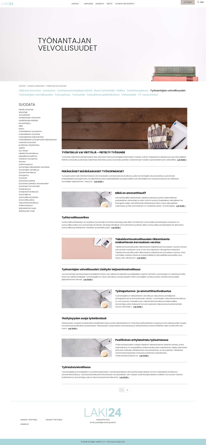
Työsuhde (78, 94)
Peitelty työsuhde (26, 109)
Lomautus (49, 90)
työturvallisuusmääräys (28, 197)
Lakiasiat (75, 3)
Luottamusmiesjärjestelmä (74, 90)
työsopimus (24, 175)
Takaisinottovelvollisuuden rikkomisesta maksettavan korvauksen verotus (142, 240)
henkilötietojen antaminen (30, 117)
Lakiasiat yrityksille (54, 419)
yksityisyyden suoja (27, 211)
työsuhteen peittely (27, 181)
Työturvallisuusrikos (75, 217)
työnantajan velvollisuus (29, 170)
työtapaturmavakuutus (28, 191)
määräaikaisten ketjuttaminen (31, 137)
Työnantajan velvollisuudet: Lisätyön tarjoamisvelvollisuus (101, 269)
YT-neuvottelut (148, 94)
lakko (21, 126)
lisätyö (21, 128)
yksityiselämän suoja (27, 208)
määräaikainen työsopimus (30, 131)
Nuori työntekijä (104, 90)
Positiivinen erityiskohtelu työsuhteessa (141, 340)
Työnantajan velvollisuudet (168, 90)
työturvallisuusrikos (26, 200)
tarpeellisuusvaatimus (28, 156)
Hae (202, 2)
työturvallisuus (25, 194)
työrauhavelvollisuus (27, 172)
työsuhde (23, 178)
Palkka (120, 90)
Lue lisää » (182, 160)
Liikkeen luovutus (30, 90)
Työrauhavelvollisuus (76, 367)
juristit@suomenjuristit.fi (105, 422)
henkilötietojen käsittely (28, 120)
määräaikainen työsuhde (29, 134)
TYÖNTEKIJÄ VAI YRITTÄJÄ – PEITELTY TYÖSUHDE (93, 152)
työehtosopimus (26, 164)
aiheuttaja (23, 112)
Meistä (109, 3)
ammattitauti (24, 115)
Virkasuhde (128, 94)
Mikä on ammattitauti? (130, 193)
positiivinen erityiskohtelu (29, 145)
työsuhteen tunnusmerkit (29, 186)
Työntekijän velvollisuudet (36, 94)
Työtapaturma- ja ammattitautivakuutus (143, 291)
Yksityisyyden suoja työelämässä (84, 318)
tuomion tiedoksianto (124, 3)
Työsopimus (62, 94)
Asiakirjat (99, 3)
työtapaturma (25, 189)
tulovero (22, 161)
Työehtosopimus (137, 90)
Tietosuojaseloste (116, 442)
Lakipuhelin (88, 3)
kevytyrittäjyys (25, 123)
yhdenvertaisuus (26, 205)
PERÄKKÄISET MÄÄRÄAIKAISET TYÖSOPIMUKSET (93, 171)
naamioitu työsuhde (27, 142)
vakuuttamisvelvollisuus (28, 203)
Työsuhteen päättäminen (103, 94)
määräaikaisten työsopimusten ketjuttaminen (38, 139)
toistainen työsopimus (28, 159)
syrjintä (22, 148)
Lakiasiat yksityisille (28, 419)
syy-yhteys (23, 150)
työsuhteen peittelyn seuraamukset (33, 183)
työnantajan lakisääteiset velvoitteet (34, 167)
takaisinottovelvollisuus (28, 153)
